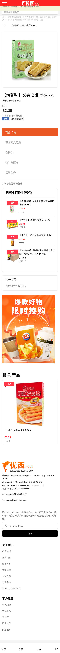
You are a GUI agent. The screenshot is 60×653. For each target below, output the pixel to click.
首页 (4, 25)
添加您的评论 (14, 100)
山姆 (45, 17)
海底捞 (31, 17)
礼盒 (41, 19)
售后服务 (10, 172)
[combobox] (30, 12)
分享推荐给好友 (17, 119)
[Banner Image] (28, 329)
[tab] (30, 132)
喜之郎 (13, 19)
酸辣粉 (19, 19)
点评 (9, 152)
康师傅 (25, 17)
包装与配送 (11, 162)
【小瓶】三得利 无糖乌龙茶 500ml (35, 235)
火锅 (41, 17)
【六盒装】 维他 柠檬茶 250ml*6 (34, 219)
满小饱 (50, 17)
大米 (29, 19)
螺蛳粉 (19, 17)
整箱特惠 (35, 19)
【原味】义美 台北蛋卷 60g (18, 430)
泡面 (37, 17)
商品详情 (10, 132)
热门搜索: (4, 18)
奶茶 (14, 17)
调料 (24, 19)
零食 (10, 17)
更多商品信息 (13, 142)
